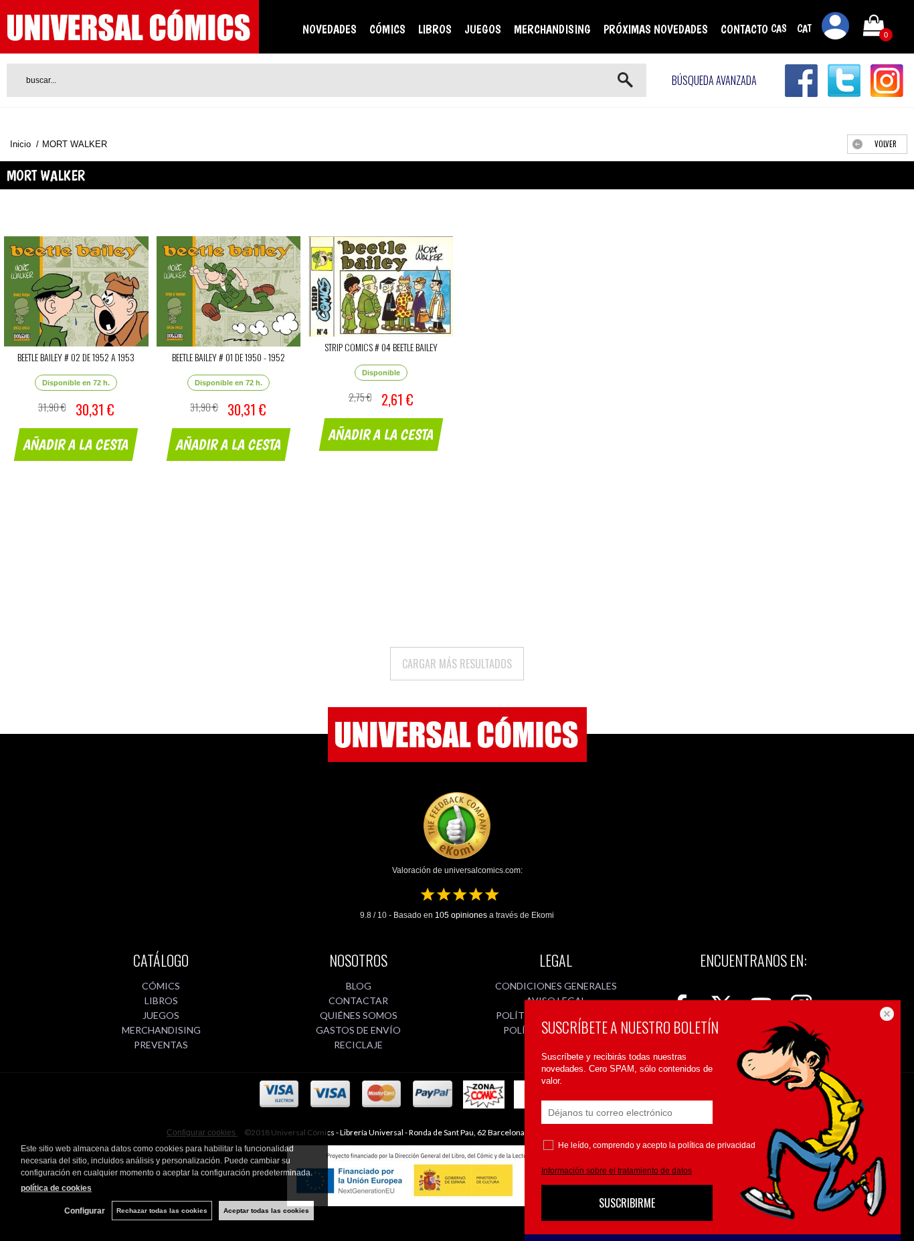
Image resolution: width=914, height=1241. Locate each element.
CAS (779, 28)
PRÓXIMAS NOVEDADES (656, 29)
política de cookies (56, 1188)
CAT (804, 28)
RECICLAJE (358, 1044)
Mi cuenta (836, 28)
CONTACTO (744, 29)
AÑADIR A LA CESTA (76, 444)
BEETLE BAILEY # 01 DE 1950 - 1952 (228, 357)
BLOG (358, 985)
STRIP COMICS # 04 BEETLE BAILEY (381, 347)
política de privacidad (716, 1145)
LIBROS (435, 29)
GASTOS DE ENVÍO (358, 1030)
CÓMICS (387, 29)
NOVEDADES (329, 29)
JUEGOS (482, 29)
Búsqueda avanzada (714, 80)
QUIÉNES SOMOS (358, 1015)
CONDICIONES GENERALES (556, 985)
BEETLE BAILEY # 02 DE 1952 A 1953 (75, 357)
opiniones (461, 915)
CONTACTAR (358, 1000)
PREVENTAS (161, 1044)
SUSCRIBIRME (627, 1203)
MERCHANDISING (552, 29)
